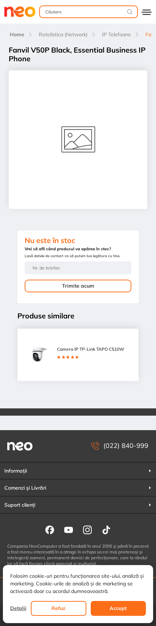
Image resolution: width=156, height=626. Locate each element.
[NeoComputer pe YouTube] (68, 529)
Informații (15, 470)
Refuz (58, 608)
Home (17, 34)
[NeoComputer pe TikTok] (106, 529)
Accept (118, 608)
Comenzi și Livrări (25, 487)
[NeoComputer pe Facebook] (49, 529)
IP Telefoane (116, 34)
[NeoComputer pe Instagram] (87, 529)
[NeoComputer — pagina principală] (20, 446)
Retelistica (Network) (63, 34)
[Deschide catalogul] (146, 12)
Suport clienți (19, 504)
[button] (78, 471)
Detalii (18, 608)
